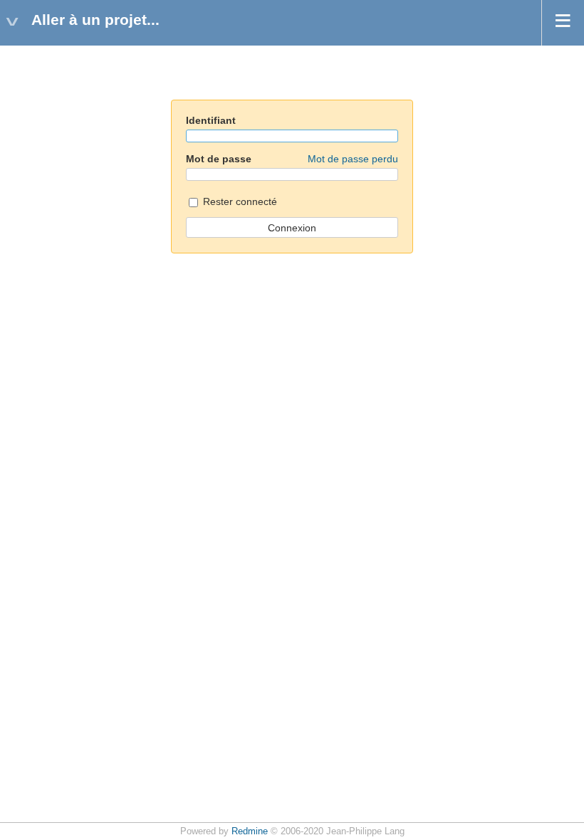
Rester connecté (238, 201)
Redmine (249, 831)
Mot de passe (292, 158)
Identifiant (211, 120)
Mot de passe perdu (353, 158)
